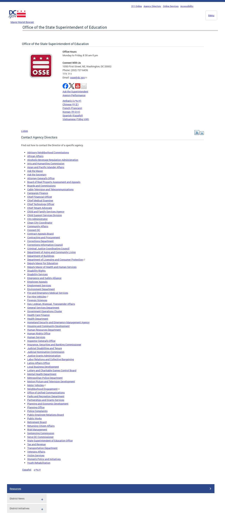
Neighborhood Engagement (42, 389)
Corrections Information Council (45, 244)
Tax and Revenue (36, 444)
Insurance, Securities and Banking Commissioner (54, 344)
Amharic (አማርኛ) (72, 100)
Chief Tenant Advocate (39, 208)
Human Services (36, 337)
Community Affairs (37, 226)
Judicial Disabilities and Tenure (44, 348)
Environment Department (41, 289)
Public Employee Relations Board (45, 414)
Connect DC (33, 230)
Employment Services (39, 285)
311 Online (136, 6)
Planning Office (35, 407)
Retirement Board (37, 422)
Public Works (34, 418)
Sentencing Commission (40, 433)
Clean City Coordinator (39, 222)
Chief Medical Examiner (40, 200)
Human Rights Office (38, 333)
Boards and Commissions (41, 185)
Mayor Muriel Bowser (22, 22)
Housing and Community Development (48, 326)
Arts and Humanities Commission (45, 163)
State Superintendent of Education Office (50, 440)
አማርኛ (37, 469)
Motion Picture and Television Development (51, 381)
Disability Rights (36, 270)
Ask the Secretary (36, 174)
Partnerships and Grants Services (45, 400)
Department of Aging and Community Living (51, 252)
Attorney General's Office (40, 178)
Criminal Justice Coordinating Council (48, 248)
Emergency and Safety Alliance (44, 278)
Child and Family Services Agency (45, 211)
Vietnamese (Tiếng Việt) (76, 119)
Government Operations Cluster (44, 311)
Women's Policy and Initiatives (44, 459)
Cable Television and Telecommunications (50, 189)
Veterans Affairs (36, 451)
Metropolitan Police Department (45, 377)
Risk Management (37, 429)
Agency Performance (74, 95)
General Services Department (43, 307)
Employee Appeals (37, 281)
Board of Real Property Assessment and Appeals (53, 182)
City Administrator (37, 219)
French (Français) (72, 108)
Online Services (171, 6)
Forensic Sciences (37, 300)
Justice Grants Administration (44, 355)
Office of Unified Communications (46, 392)
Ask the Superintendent (75, 91)
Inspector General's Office (41, 341)
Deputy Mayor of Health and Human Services (51, 267)
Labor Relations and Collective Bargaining (50, 359)
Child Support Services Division (44, 215)
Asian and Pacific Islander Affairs (45, 167)
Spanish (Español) (73, 115)
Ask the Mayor (35, 171)
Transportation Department (42, 448)
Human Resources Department (44, 329)
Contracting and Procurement (43, 237)
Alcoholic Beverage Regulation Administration (52, 160)
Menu (211, 15)
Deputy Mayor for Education (42, 263)
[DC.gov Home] (17, 19)
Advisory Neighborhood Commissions (48, 152)
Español (26, 469)
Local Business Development (43, 366)
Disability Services (37, 274)
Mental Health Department (41, 374)
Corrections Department (40, 241)
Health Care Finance (38, 315)
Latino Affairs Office (38, 363)
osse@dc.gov (77, 77)
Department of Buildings (40, 256)
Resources (15, 488)
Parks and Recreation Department (45, 396)
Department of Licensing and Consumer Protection (55, 259)
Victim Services (35, 455)
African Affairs (35, 156)
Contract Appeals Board (40, 233)
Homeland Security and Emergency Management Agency (58, 322)
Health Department (37, 318)
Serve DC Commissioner (40, 437)
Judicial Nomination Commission (45, 352)
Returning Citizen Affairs (40, 426)
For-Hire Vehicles (36, 296)
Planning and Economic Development (47, 403)
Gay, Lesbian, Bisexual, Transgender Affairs (51, 304)
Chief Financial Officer (39, 196)
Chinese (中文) (71, 104)
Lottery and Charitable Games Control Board (51, 370)
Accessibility (186, 6)
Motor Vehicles (35, 385)
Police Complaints (37, 411)
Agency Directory (152, 6)
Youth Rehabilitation (38, 462)
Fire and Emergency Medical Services (47, 292)
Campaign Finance (37, 193)
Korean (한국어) (71, 111)
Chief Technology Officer (40, 204)
